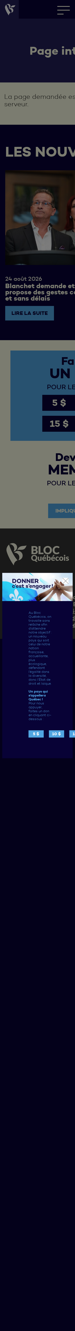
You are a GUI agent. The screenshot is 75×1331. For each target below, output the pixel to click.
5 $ (36, 733)
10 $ (56, 733)
